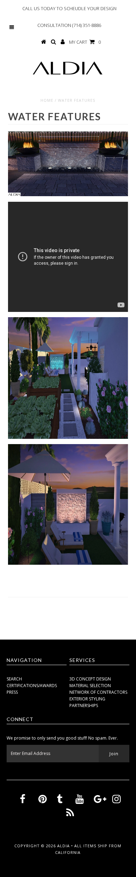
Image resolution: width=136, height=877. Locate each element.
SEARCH (14, 679)
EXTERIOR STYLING (87, 699)
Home (46, 100)
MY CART (85, 42)
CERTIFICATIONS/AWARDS (32, 686)
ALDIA (64, 845)
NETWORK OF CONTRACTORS (98, 692)
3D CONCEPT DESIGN (90, 679)
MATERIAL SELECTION (90, 686)
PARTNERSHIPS (83, 705)
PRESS (12, 692)
